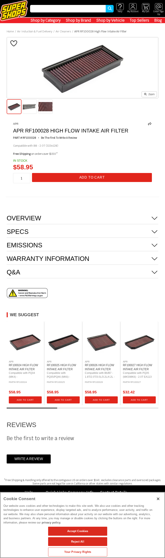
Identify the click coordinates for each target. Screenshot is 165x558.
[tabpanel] (25, 363)
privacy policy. (51, 522)
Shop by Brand (78, 20)
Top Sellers (139, 20)
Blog (158, 20)
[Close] (158, 499)
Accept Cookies (77, 531)
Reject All (77, 541)
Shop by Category (46, 20)
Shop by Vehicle (110, 20)
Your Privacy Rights (77, 551)
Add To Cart (92, 177)
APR (15, 123)
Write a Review (28, 459)
